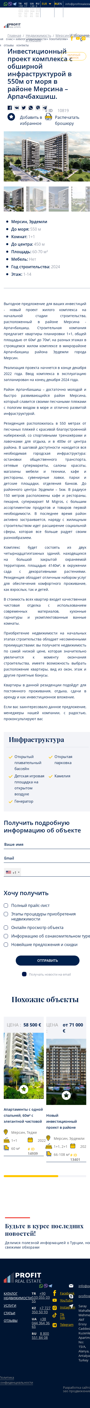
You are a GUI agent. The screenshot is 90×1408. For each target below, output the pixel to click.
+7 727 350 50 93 (41, 1309)
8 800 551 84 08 (40, 1335)
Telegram (64, 1324)
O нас (9, 39)
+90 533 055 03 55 (41, 1297)
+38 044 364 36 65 (41, 1323)
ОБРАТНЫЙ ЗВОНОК (74, 56)
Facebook (64, 1293)
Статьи (9, 1313)
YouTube (64, 1300)
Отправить (47, 960)
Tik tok (62, 1316)
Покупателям (57, 39)
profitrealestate (84, 1296)
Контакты (22, 45)
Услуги (10, 1305)
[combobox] (12, 872)
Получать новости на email (50, 974)
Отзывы (9, 45)
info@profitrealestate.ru (84, 1286)
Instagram (64, 1307)
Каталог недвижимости (31, 39)
